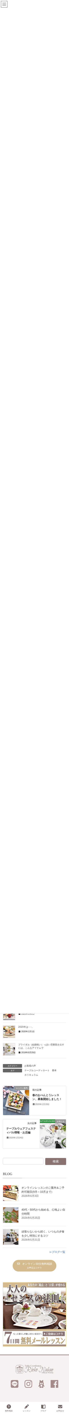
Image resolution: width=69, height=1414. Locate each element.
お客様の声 (30, 1065)
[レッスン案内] (16, 1100)
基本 (54, 1070)
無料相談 (9, 1411)
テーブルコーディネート (37, 1070)
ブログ (43, 1411)
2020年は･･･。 (26, 1027)
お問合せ (60, 1411)
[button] (34, 1265)
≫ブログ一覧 (57, 1251)
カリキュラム (31, 1075)
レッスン (26, 1411)
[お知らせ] (53, 1133)
